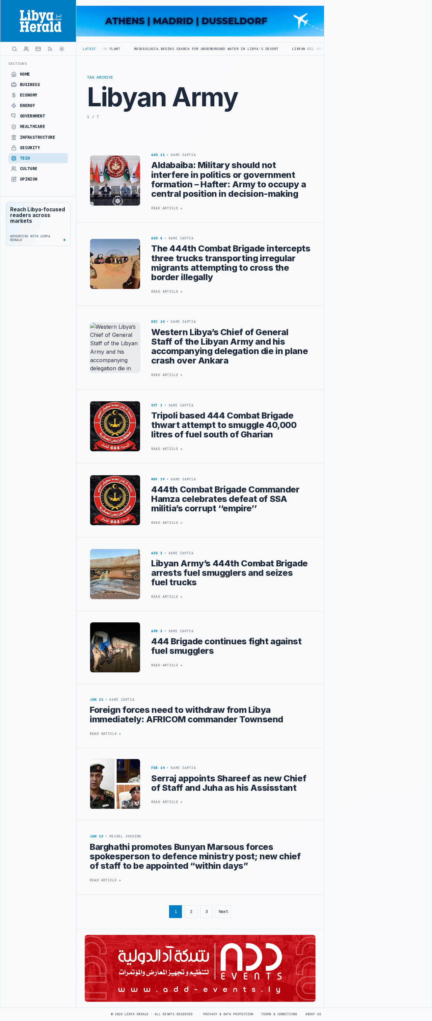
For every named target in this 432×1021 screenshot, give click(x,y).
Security (30, 147)
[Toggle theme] (61, 49)
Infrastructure (37, 137)
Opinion (28, 179)
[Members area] (26, 49)
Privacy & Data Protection (228, 1014)
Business (30, 84)
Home (25, 74)
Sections (17, 63)
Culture (28, 168)
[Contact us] (38, 49)
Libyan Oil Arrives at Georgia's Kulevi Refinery (308, 49)
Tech (25, 158)
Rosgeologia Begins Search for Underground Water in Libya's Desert (170, 49)
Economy (28, 95)
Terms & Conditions (279, 1014)
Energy (27, 105)
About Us (313, 1014)
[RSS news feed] (50, 49)
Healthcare (32, 126)
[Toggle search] (14, 49)
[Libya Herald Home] (38, 21)
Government (32, 116)
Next (223, 911)
